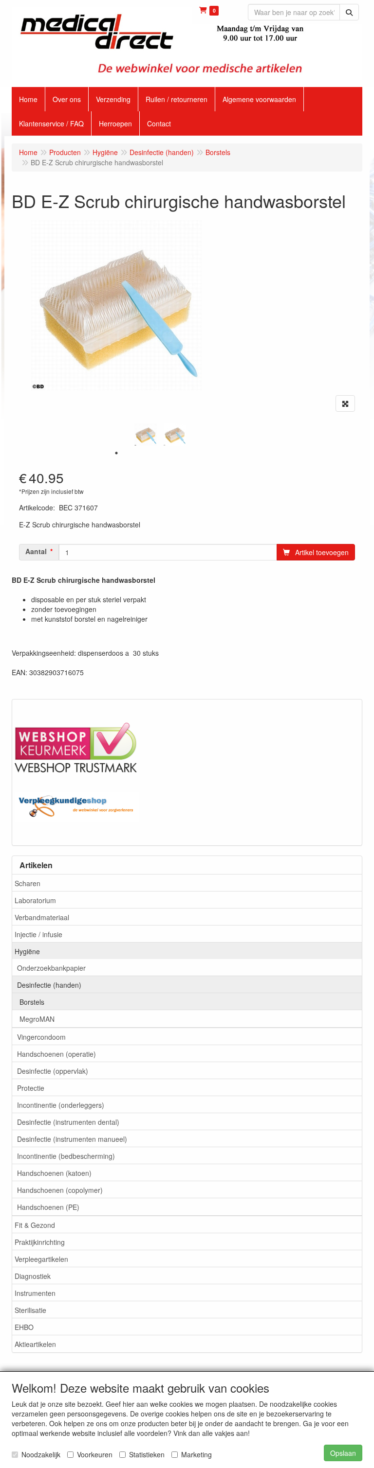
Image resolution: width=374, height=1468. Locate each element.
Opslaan (343, 1453)
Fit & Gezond (35, 1225)
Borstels (31, 1002)
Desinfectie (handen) (49, 985)
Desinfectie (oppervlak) (52, 1071)
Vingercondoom (41, 1037)
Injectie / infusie (38, 934)
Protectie (30, 1088)
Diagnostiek (33, 1276)
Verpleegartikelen (41, 1259)
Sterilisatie (30, 1310)
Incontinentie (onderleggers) (60, 1105)
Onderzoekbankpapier (51, 968)
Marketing (196, 1454)
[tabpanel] (145, 434)
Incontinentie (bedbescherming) (66, 1156)
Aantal (36, 551)
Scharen (27, 883)
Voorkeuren (94, 1454)
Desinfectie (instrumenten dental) (68, 1122)
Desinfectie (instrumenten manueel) (72, 1139)
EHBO (24, 1327)
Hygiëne (27, 951)
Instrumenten (35, 1293)
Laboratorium (35, 900)
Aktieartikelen (35, 1344)
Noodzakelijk (40, 1454)
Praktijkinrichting (40, 1242)
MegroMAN (37, 1019)
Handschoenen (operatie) (56, 1054)
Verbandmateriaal (42, 917)
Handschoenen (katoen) (54, 1173)
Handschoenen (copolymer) (60, 1190)
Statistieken (147, 1454)
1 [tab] (116, 453)
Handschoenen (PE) (48, 1207)
